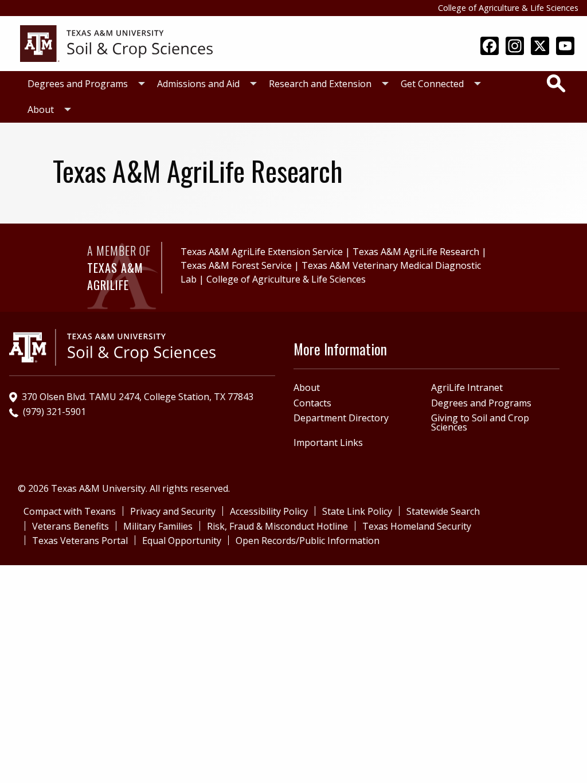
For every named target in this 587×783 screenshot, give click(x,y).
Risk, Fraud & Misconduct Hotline (277, 526)
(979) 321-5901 (54, 411)
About (41, 109)
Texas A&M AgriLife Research (416, 251)
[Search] (556, 83)
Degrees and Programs (78, 83)
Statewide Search (443, 511)
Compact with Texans (70, 511)
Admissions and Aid (198, 83)
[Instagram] (514, 47)
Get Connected (432, 83)
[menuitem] (83, 84)
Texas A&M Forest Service (236, 265)
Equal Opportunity (181, 540)
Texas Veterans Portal (80, 540)
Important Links (328, 442)
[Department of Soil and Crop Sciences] (116, 42)
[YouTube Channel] (565, 47)
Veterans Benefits (70, 526)
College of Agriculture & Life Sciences (508, 7)
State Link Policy (357, 511)
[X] (540, 47)
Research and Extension (320, 83)
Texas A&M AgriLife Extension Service (262, 251)
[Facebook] (489, 47)
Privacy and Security (173, 511)
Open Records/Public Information (307, 540)
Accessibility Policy (269, 511)
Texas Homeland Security (416, 526)
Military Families (158, 526)
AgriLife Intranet (467, 387)
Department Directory (341, 417)
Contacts (312, 403)
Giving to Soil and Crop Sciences (480, 422)
